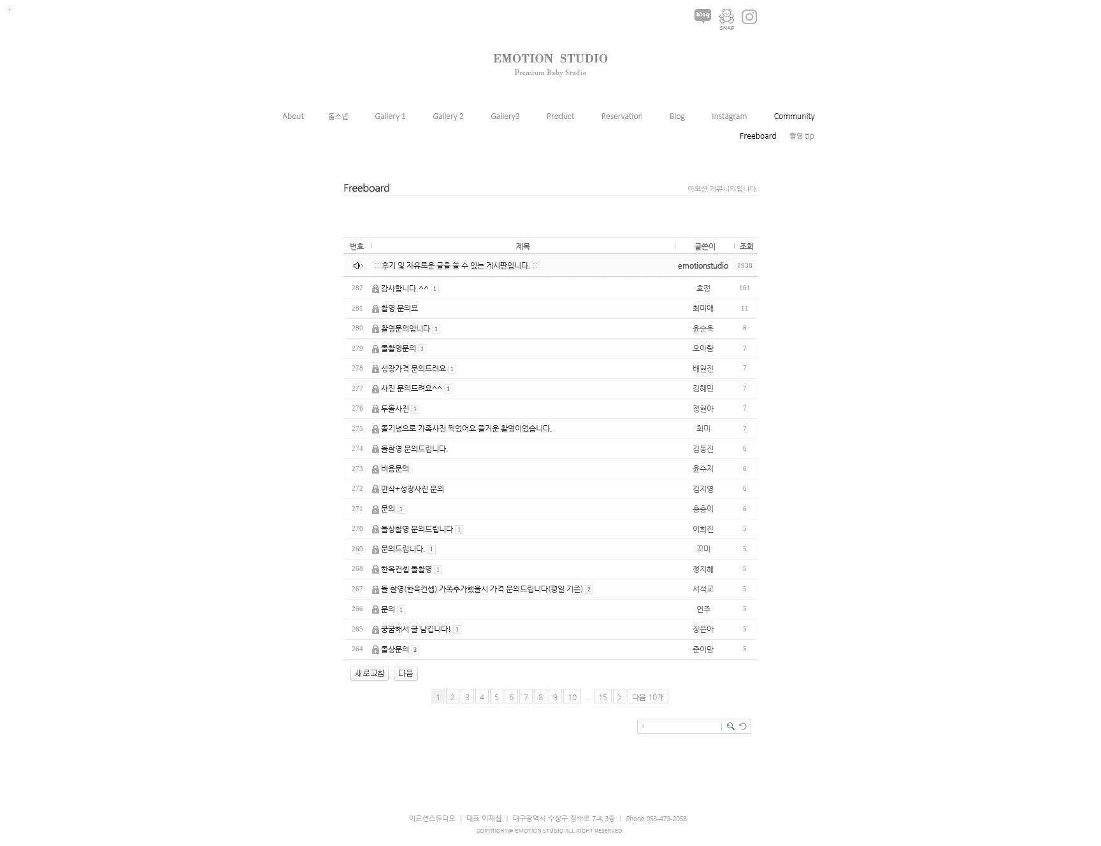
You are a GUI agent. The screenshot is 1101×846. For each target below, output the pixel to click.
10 (572, 697)
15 (602, 697)
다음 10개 (648, 697)
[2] (406, 679)
